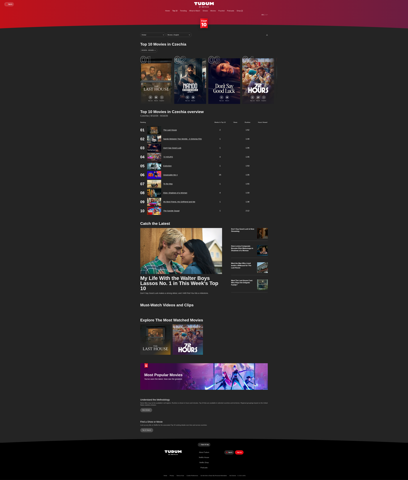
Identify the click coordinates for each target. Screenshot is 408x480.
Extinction (167, 166)
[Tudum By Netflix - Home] (174, 452)
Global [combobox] (144, 35)
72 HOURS (168, 157)
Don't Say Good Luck (172, 148)
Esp (266, 15)
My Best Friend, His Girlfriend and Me (179, 202)
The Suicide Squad (171, 211)
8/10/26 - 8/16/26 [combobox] (148, 50)
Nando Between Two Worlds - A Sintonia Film (182, 139)
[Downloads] (267, 34)
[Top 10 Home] (204, 24)
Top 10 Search (146, 430)
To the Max (168, 184)
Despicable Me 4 (170, 175)
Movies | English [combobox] (173, 35)
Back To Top (205, 444)
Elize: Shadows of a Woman (175, 193)
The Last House (170, 130)
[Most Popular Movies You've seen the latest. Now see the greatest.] (204, 389)
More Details (146, 410)
